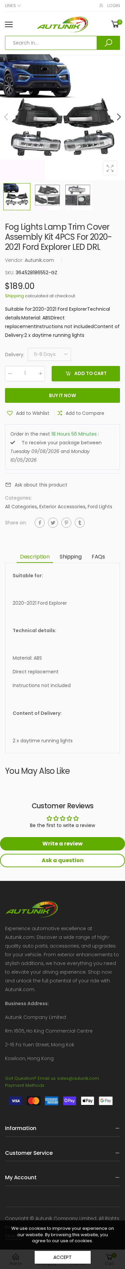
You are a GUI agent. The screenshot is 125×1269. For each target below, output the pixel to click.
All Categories (21, 506)
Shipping (14, 296)
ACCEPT (62, 1257)
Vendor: (15, 260)
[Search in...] (108, 43)
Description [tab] (35, 557)
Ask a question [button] (63, 860)
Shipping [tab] (71, 557)
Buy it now (62, 395)
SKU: (10, 272)
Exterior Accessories (62, 506)
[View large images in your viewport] (110, 168)
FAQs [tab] (98, 557)
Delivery (14, 354)
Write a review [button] (62, 843)
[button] (118, 116)
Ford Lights (100, 506)
